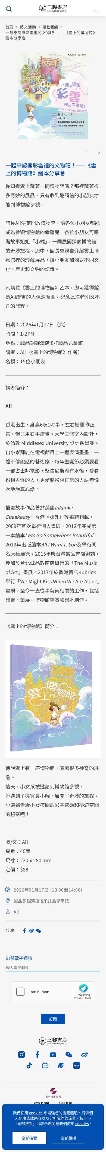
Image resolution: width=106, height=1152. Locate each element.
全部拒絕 (68, 1138)
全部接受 (29, 1138)
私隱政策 (65, 1103)
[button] (86, 151)
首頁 (9, 27)
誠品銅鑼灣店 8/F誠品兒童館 (41, 901)
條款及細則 (42, 1103)
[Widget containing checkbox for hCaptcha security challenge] (53, 991)
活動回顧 (50, 27)
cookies (36, 1112)
